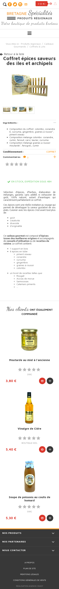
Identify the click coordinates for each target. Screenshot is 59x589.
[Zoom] (29, 85)
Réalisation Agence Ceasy (29, 586)
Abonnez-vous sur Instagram (20, 4)
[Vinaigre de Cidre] (29, 408)
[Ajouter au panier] (42, 381)
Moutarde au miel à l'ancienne (29, 360)
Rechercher (4, 4)
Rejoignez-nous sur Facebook (9, 4)
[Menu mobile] (29, 33)
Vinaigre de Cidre (29, 428)
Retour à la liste (14, 54)
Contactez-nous (26, 4)
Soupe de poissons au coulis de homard (29, 499)
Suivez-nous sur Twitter (15, 4)
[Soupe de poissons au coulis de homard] (29, 476)
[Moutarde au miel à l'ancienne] (29, 339)
